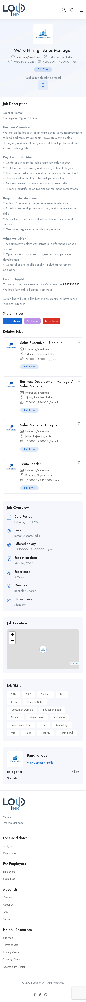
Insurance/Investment (29, 57)
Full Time (43, 69)
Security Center (12, 959)
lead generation (21, 725)
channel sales (35, 702)
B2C (28, 694)
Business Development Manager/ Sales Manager (46, 384)
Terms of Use (10, 945)
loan (43, 725)
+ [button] (12, 634)
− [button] (12, 640)
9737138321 (71, 284)
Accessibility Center (14, 967)
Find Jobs (8, 846)
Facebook (14, 321)
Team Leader (30, 464)
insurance (59, 717)
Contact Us (9, 897)
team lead (66, 733)
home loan (37, 717)
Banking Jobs (37, 755)
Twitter (34, 321)
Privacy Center (11, 952)
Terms (6, 919)
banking (45, 694)
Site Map (8, 938)
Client (75, 772)
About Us (8, 905)
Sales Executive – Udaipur (41, 342)
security (45, 733)
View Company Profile (40, 763)
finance (15, 717)
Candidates (9, 853)
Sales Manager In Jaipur (39, 425)
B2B (13, 694)
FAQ (5, 912)
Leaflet (74, 663)
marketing (62, 725)
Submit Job (9, 879)
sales (28, 733)
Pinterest (53, 321)
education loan (52, 710)
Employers (9, 872)
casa (14, 702)
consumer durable (22, 710)
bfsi (62, 694)
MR (13, 733)
